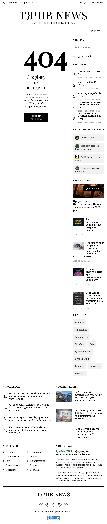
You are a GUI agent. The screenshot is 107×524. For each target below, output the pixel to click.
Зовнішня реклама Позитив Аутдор (87, 148)
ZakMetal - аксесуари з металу (88, 159)
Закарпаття (81, 337)
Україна (79, 344)
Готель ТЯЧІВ (87, 137)
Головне (79, 366)
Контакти (95, 366)
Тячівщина (81, 329)
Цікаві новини (92, 188)
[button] (95, 31)
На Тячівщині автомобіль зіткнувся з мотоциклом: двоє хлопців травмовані (88, 396)
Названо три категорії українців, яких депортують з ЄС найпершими (88, 433)
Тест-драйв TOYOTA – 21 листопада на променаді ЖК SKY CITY (94, 298)
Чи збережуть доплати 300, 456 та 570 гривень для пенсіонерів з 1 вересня (88, 414)
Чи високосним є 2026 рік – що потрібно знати (94, 224)
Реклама (80, 373)
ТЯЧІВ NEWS (53, 15)
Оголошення (82, 358)
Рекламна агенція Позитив (87, 170)
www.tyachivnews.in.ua (74, 467)
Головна (79, 322)
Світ (92, 344)
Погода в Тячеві (82, 56)
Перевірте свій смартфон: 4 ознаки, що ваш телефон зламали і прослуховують (88, 249)
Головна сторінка (36, 117)
